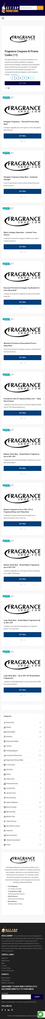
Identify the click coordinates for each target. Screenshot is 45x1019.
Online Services (11, 821)
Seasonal (9, 830)
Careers (9, 746)
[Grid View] (6, 88)
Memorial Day (10, 812)
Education (9, 769)
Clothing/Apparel (12, 751)
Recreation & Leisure (13, 826)
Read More (14, 74)
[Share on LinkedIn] (20, 78)
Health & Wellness (12, 802)
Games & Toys (11, 793)
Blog (3, 963)
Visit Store (22, 83)
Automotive (10, 722)
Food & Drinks (10, 788)
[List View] (8, 88)
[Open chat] (40, 1014)
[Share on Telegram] (28, 78)
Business (9, 736)
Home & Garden (11, 807)
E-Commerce (10, 765)
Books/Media (10, 732)
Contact (4, 965)
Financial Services (12, 783)
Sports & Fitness (11, 835)
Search (40, 7)
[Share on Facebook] (12, 78)
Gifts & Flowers (11, 798)
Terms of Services (8, 970)
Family (8, 774)
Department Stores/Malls (14, 760)
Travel (8, 845)
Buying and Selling (12, 741)
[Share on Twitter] (16, 78)
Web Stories (6, 960)
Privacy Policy (6, 968)
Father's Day (10, 779)
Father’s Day (6, 980)
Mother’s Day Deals (8, 983)
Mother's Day (10, 816)
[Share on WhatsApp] (32, 78)
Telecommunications (13, 840)
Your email (5, 993)
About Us (5, 958)
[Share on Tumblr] (24, 78)
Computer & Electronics (14, 755)
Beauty (8, 727)
